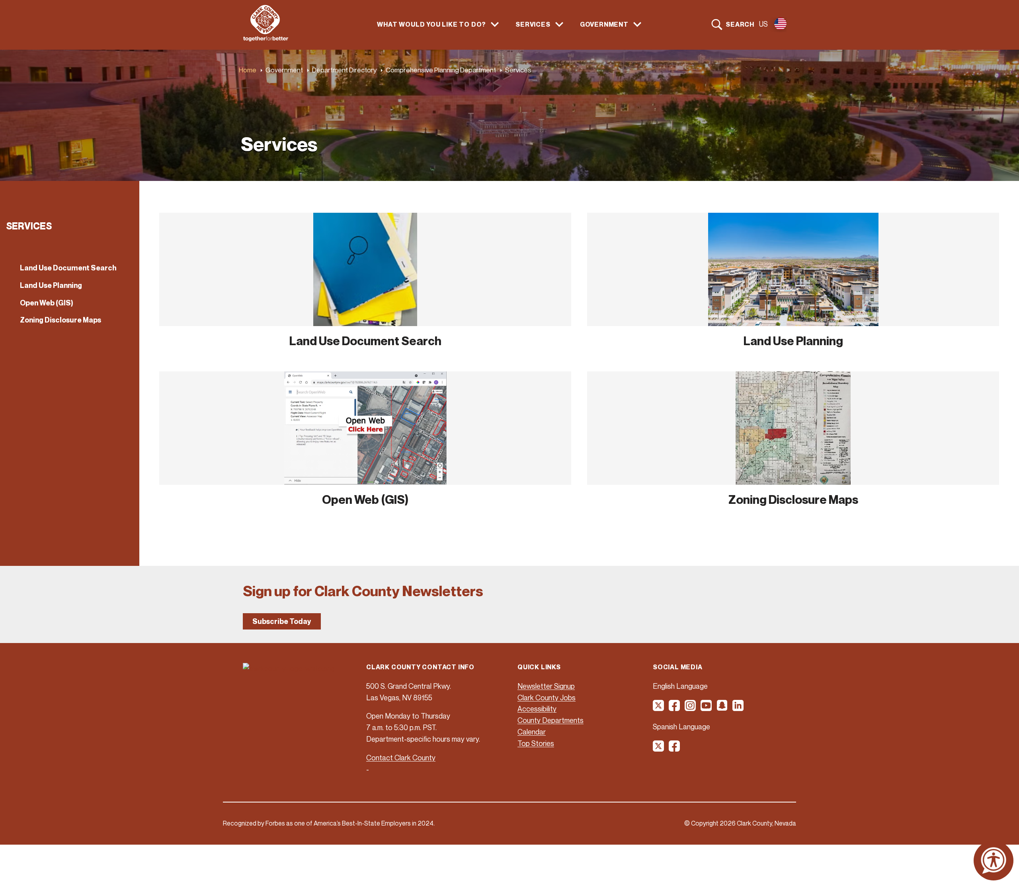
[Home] (266, 39)
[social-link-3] (691, 708)
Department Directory (344, 70)
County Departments (550, 720)
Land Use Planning (51, 285)
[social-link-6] (738, 708)
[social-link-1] (659, 708)
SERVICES (532, 24)
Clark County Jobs (546, 697)
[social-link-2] (675, 708)
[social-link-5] (722, 708)
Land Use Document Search (68, 268)
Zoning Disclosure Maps (60, 320)
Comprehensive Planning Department (441, 70)
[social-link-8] (675, 748)
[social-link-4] (707, 708)
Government (284, 70)
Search (740, 24)
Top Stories (535, 743)
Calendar (531, 731)
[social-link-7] (659, 748)
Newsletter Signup (546, 686)
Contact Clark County (400, 757)
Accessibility (536, 708)
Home (247, 70)
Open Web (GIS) (46, 303)
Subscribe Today (281, 621)
